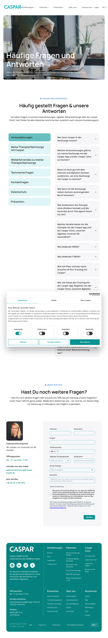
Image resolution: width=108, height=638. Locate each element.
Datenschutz (56, 625)
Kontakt (87, 615)
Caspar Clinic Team (91, 560)
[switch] (42, 333)
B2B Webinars (89, 607)
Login (96, 7)
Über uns (72, 7)
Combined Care (52, 564)
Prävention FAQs (52, 611)
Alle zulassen (85, 342)
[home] (12, 7)
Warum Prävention (53, 596)
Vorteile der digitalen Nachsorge (72, 560)
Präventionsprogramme (54, 600)
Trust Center (70, 611)
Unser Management (72, 604)
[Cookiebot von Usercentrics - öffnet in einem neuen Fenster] (90, 294)
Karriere (68, 607)
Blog (86, 600)
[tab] (29, 137)
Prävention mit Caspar (54, 604)
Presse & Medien (90, 604)
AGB (30, 625)
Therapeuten (51, 560)
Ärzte (48, 557)
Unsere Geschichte (72, 600)
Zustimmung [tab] (22, 300)
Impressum (42, 625)
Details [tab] (54, 300)
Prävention (58, 7)
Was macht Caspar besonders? (72, 566)
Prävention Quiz (52, 607)
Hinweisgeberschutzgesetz (75, 625)
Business (50, 553)
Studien (87, 596)
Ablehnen (23, 342)
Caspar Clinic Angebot (89, 565)
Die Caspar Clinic (90, 556)
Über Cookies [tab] (86, 300)
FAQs (86, 611)
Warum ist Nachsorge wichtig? (73, 554)
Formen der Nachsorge (73, 570)
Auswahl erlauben (54, 342)
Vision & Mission (71, 596)
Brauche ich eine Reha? (90, 570)
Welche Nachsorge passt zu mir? (73, 579)
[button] (28, 7)
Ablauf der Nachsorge (73, 574)
